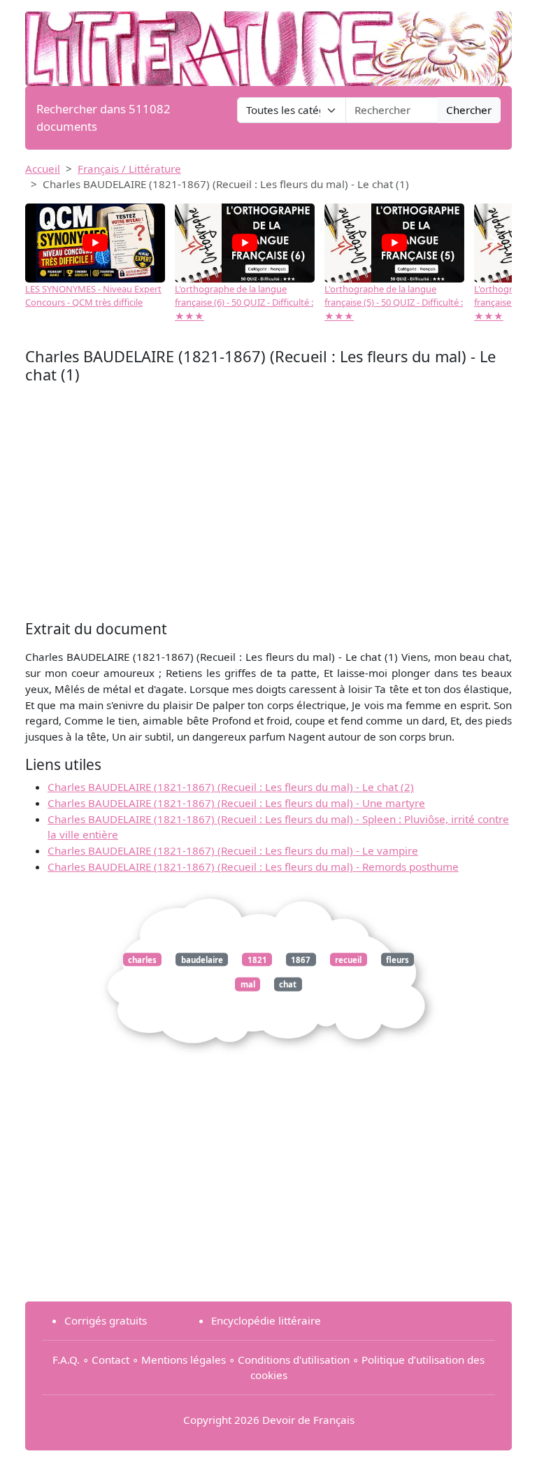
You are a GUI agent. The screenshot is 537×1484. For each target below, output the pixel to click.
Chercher (469, 110)
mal (248, 984)
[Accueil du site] (268, 42)
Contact (110, 1360)
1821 (257, 959)
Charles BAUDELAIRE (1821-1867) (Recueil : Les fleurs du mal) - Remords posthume (253, 866)
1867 (300, 959)
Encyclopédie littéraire (266, 1320)
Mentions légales (183, 1360)
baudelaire (202, 959)
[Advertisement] (268, 506)
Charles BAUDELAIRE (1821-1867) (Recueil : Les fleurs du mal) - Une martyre (236, 803)
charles (142, 959)
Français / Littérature (129, 169)
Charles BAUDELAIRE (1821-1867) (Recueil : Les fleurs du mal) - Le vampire (233, 850)
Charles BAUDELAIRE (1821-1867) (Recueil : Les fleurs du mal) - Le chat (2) (231, 787)
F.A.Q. (66, 1360)
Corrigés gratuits (105, 1320)
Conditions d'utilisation (294, 1360)
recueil (348, 959)
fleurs (397, 959)
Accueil (42, 169)
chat (287, 984)
